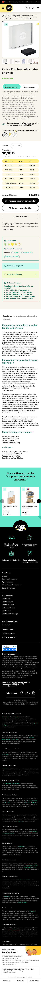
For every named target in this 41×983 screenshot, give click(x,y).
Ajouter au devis (22, 216)
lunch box (5, 754)
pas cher (32, 911)
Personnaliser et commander (22, 201)
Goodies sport (6, 17)
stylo (3, 817)
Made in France (22, 902)
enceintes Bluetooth (30, 800)
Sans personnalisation (29, 86)
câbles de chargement (31, 802)
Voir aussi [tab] (6, 319)
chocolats (27, 867)
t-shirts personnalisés (23, 880)
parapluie (6, 896)
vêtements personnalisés (12, 783)
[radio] (5, 135)
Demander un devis (8, 588)
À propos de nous (8, 582)
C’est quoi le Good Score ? (13, 249)
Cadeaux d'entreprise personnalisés (22, 15)
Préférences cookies (30, 704)
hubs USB (7, 802)
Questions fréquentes (9, 579)
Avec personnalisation (11, 86)
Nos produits (7, 595)
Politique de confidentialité (13, 704)
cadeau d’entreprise (14, 930)
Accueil (4, 15)
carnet (6, 769)
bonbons (33, 867)
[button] (3, 8)
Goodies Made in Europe (10, 614)
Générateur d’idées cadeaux (11, 585)
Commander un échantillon (22, 208)
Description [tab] (7, 316)
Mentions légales (31, 702)
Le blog (4, 576)
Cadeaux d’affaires (8, 608)
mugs (16, 716)
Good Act (6, 573)
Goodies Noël (6, 611)
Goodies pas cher (8, 605)
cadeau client (20, 821)
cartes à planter (20, 846)
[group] (11, 501)
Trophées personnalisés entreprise (26, 17)
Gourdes (4, 716)
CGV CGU (21, 702)
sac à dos (15, 739)
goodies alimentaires (31, 865)
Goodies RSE (6, 599)
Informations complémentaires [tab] (25, 316)
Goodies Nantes (7, 602)
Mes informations (9, 621)
